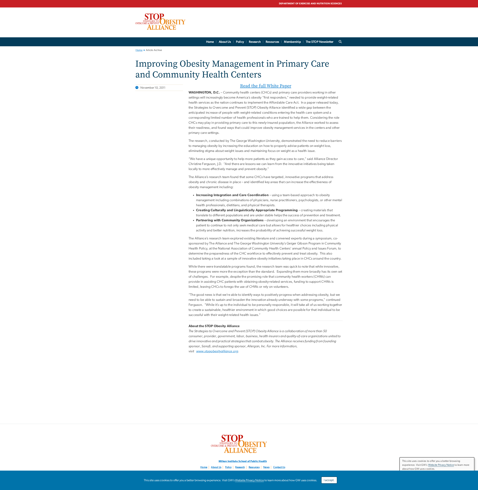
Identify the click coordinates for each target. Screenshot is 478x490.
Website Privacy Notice (249, 480)
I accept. (329, 480)
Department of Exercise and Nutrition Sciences (310, 3)
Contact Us (279, 467)
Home (210, 41)
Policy (240, 41)
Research (255, 41)
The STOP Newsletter (319, 41)
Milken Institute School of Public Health (243, 461)
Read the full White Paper (265, 86)
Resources (272, 41)
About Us (225, 41)
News (266, 467)
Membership (292, 41)
